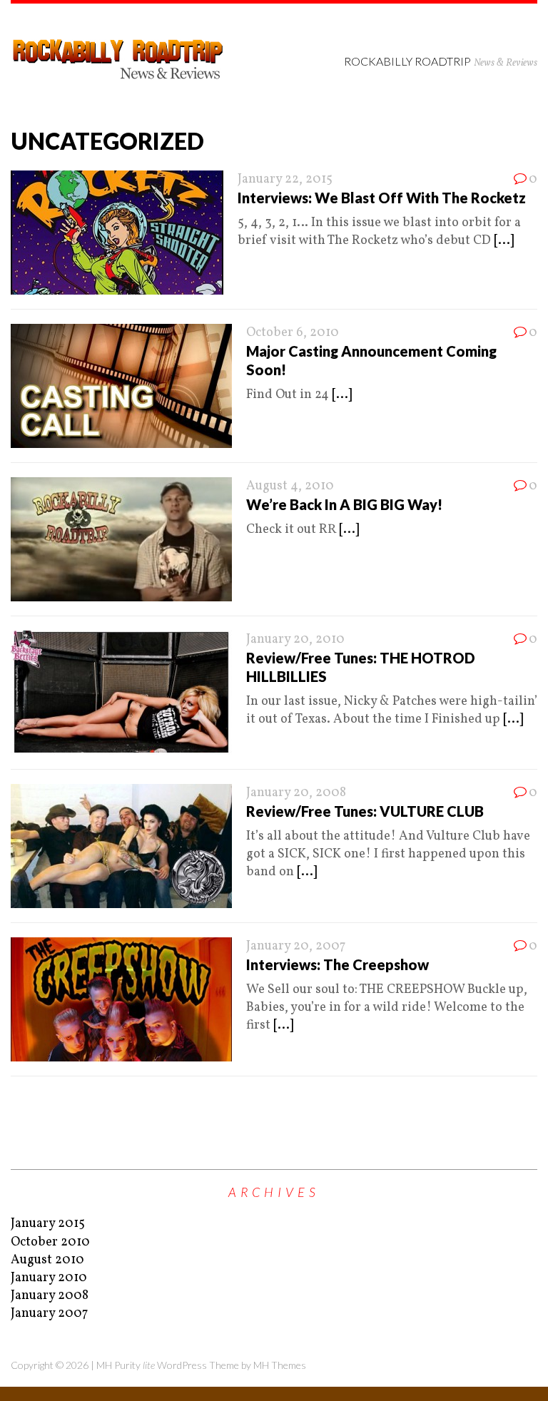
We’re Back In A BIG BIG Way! (344, 504)
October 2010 (50, 1242)
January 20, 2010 (295, 639)
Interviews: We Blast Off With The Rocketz (382, 197)
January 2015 (48, 1224)
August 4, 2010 (290, 486)
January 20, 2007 (295, 946)
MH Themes (279, 1365)
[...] (504, 241)
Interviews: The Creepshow (337, 964)
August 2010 (47, 1260)
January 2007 (49, 1314)
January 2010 (49, 1278)
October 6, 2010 (292, 333)
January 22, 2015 (285, 179)
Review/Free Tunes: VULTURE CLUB (365, 811)
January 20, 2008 (296, 793)
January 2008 (49, 1296)
